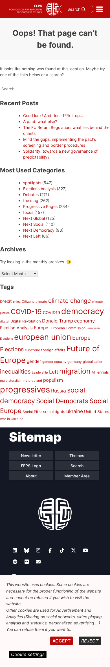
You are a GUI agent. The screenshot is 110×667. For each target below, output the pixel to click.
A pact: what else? (40, 121)
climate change (69, 300)
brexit (6, 301)
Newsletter (31, 455)
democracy (82, 311)
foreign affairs (53, 350)
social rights (54, 411)
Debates (31, 194)
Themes (76, 455)
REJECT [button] (89, 641)
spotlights (32, 182)
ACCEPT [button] (61, 641)
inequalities (15, 371)
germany (74, 361)
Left (53, 372)
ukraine (74, 411)
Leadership (40, 372)
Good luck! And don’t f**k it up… (53, 115)
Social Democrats (62, 401)
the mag (30, 200)
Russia (58, 391)
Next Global (34, 218)
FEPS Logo (31, 465)
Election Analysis (16, 327)
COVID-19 (26, 312)
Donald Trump (57, 321)
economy (84, 321)
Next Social (33, 224)
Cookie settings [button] (28, 654)
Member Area (77, 475)
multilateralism (11, 381)
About (31, 475)
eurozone (32, 350)
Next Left (32, 236)
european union (42, 337)
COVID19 (51, 312)
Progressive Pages (40, 206)
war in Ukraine (11, 419)
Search (74, 9)
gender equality (54, 362)
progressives (25, 389)
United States (96, 411)
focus (28, 212)
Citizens (28, 302)
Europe (41, 327)
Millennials (100, 372)
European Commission (67, 328)
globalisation (93, 361)
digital (4, 321)
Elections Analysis (39, 188)
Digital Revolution (25, 321)
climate (41, 302)
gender (34, 361)
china (17, 302)
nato (26, 381)
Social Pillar (32, 412)
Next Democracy (38, 230)
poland (37, 381)
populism (53, 380)
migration (75, 371)
